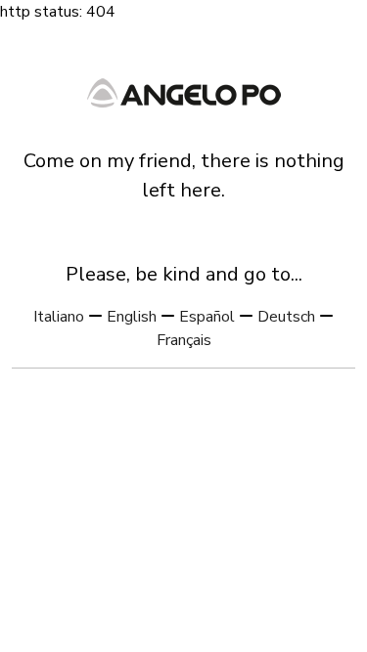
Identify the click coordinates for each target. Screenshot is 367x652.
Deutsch (286, 316)
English (132, 316)
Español (207, 316)
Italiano (58, 316)
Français (184, 340)
